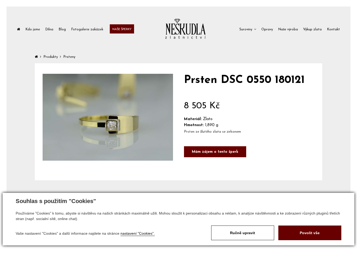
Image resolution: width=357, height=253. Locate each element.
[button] (248, 29)
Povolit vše (310, 233)
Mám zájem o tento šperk (215, 152)
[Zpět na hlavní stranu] (185, 29)
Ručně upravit (242, 233)
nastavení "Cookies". (137, 233)
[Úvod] (18, 29)
